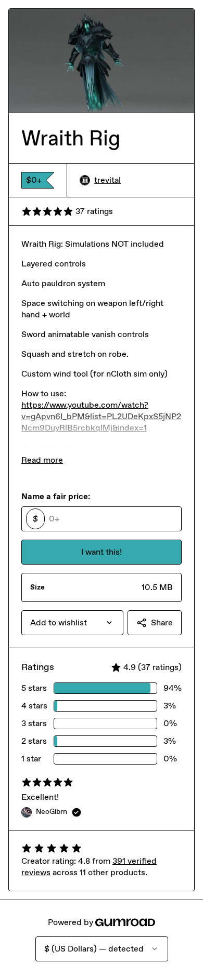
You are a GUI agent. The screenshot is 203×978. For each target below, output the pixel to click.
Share (162, 622)
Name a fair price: (55, 496)
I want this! (101, 552)
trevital (107, 180)
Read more (42, 460)
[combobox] (72, 622)
